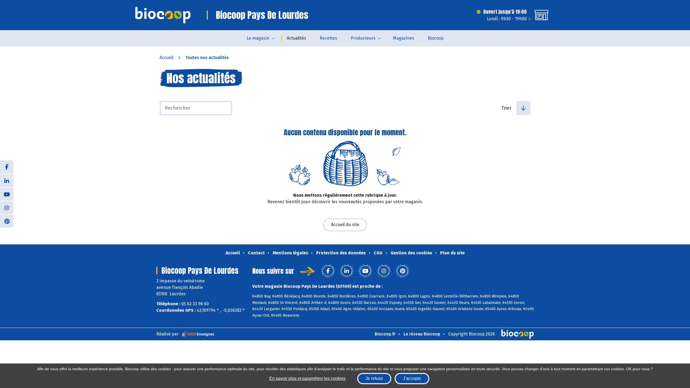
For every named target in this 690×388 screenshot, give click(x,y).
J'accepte (412, 378)
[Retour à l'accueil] (163, 15)
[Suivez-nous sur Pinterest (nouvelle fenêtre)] (6, 221)
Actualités (296, 38)
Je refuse (374, 378)
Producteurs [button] (363, 38)
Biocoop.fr (385, 334)
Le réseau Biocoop (421, 334)
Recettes (328, 38)
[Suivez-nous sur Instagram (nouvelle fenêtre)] (6, 207)
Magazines (403, 38)
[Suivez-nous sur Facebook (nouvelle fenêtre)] (6, 167)
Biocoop (436, 38)
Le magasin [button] (258, 38)
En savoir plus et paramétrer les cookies (307, 378)
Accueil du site (345, 224)
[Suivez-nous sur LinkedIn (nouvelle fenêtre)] (6, 180)
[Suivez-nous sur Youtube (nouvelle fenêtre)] (6, 194)
